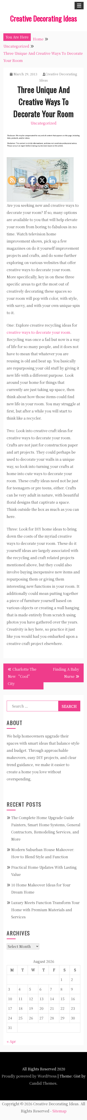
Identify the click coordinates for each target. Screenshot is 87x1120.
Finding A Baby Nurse (66, 673)
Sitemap (59, 1111)
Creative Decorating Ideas (43, 18)
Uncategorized (43, 123)
